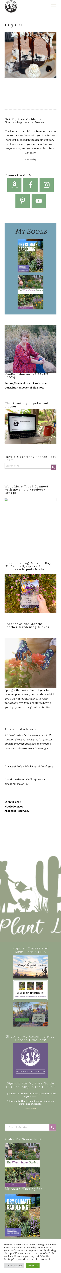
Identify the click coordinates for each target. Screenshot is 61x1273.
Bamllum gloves (33, 702)
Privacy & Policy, (14, 766)
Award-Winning (23, 1189)
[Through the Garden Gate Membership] (30, 966)
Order (9, 1139)
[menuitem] (51, 6)
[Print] (25, 6)
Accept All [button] (33, 1265)
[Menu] (51, 6)
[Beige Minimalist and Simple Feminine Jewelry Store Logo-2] (30, 1060)
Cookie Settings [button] (14, 1265)
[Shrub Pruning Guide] (30, 1014)
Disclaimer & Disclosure (39, 766)
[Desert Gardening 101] (30, 990)
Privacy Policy (30, 159)
